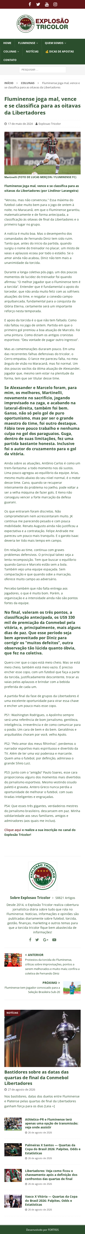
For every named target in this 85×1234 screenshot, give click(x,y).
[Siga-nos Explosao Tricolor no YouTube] (52, 940)
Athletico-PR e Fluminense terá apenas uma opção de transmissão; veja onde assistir (51, 1123)
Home (7, 43)
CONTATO (10, 60)
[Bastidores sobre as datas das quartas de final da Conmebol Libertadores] (42, 1038)
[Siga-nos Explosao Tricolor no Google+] (44, 940)
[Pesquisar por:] (42, 69)
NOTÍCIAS (32, 51)
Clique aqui (12, 830)
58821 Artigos (65, 898)
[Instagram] (55, 4)
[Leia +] (49, 1106)
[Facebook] (30, 4)
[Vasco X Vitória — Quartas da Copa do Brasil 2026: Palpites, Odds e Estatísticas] (13, 1201)
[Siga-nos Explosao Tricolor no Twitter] (35, 940)
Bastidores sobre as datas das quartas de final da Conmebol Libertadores (36, 1077)
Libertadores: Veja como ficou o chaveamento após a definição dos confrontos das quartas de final (51, 1175)
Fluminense (26, 43)
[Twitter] (38, 4)
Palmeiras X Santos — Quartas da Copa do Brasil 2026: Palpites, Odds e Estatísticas (52, 1149)
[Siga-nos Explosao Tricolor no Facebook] (30, 940)
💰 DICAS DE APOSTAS (59, 51)
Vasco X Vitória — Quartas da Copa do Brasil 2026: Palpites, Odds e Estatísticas (51, 1200)
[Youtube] (47, 4)
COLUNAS (9, 51)
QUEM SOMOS (54, 43)
